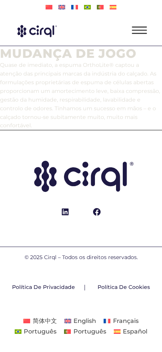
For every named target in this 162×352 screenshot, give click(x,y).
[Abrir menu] (139, 30)
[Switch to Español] (113, 8)
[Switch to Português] (87, 8)
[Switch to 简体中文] (49, 8)
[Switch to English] (61, 8)
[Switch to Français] (74, 8)
